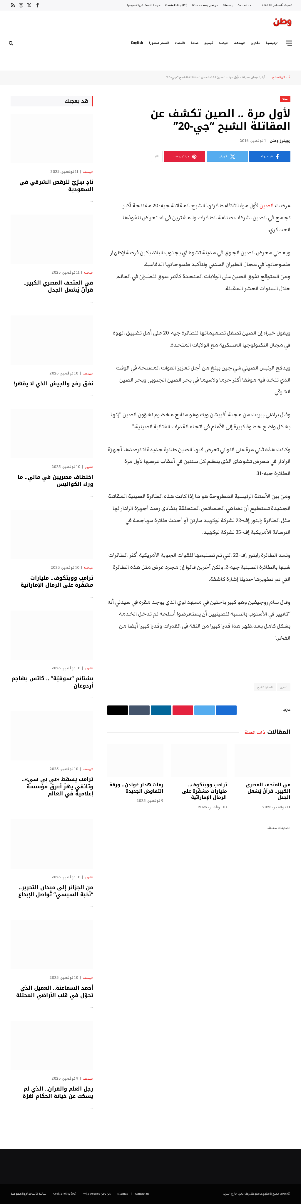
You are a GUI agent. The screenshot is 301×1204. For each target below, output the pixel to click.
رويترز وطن (280, 141)
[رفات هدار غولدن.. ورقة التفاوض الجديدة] (135, 760)
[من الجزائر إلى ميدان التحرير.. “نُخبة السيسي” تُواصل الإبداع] (52, 843)
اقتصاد (180, 42)
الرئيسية (271, 42)
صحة (194, 42)
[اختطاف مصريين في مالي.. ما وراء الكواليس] (52, 433)
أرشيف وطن (258, 77)
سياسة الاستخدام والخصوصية (143, 5)
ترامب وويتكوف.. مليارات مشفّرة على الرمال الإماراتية (204, 791)
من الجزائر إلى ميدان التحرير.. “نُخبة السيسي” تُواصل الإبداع (55, 891)
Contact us (244, 5)
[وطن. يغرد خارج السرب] (282, 23)
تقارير (255, 42)
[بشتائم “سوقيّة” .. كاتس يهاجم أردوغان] (52, 635)
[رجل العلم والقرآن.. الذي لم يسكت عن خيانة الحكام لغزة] (52, 1045)
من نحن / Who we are (205, 5)
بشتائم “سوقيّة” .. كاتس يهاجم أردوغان (52, 682)
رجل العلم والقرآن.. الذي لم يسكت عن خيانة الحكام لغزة (58, 1092)
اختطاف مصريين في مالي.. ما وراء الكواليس (55, 481)
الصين (267, 205)
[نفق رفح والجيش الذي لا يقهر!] (52, 339)
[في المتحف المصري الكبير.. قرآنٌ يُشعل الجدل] (262, 760)
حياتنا (223, 42)
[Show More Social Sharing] (157, 156)
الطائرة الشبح (265, 687)
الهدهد (239, 42)
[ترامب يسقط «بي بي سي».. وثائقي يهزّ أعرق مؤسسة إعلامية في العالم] (52, 735)
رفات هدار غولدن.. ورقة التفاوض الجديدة (136, 788)
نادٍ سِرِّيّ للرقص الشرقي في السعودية (56, 185)
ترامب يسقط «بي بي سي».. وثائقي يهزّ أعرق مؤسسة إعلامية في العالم (57, 786)
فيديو (208, 42)
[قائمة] (289, 43)
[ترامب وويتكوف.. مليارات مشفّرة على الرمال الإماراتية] (199, 760)
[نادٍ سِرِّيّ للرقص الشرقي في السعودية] (52, 138)
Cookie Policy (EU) (176, 5)
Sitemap (228, 5)
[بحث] (11, 43)
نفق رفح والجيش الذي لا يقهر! (53, 383)
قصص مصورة (158, 42)
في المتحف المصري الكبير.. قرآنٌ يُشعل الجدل (268, 791)
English (137, 42)
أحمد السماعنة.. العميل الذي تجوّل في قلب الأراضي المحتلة (54, 991)
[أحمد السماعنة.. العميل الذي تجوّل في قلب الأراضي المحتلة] (52, 944)
